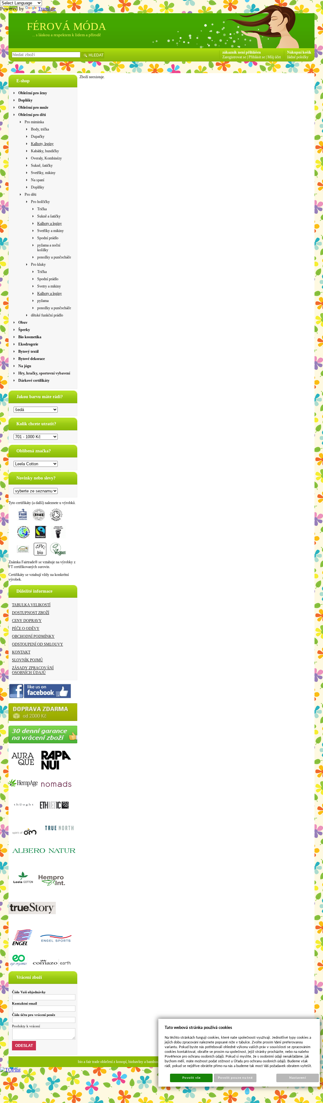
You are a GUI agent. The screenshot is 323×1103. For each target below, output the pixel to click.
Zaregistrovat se (234, 57)
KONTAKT (21, 652)
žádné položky (297, 57)
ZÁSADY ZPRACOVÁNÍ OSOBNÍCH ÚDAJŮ (33, 670)
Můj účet (274, 57)
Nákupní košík (299, 52)
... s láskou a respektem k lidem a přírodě (66, 34)
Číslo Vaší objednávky (29, 992)
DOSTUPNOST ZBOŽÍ (30, 613)
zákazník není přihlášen (241, 52)
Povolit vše (191, 1077)
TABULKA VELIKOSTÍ (31, 605)
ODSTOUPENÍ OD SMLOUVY (37, 644)
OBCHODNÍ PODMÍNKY (33, 636)
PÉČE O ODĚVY (25, 628)
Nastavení (297, 1077)
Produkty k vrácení (26, 1026)
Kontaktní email (24, 1003)
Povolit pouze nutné (235, 1077)
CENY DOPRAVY (27, 620)
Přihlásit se (257, 57)
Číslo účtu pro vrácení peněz (33, 1015)
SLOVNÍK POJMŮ (27, 660)
